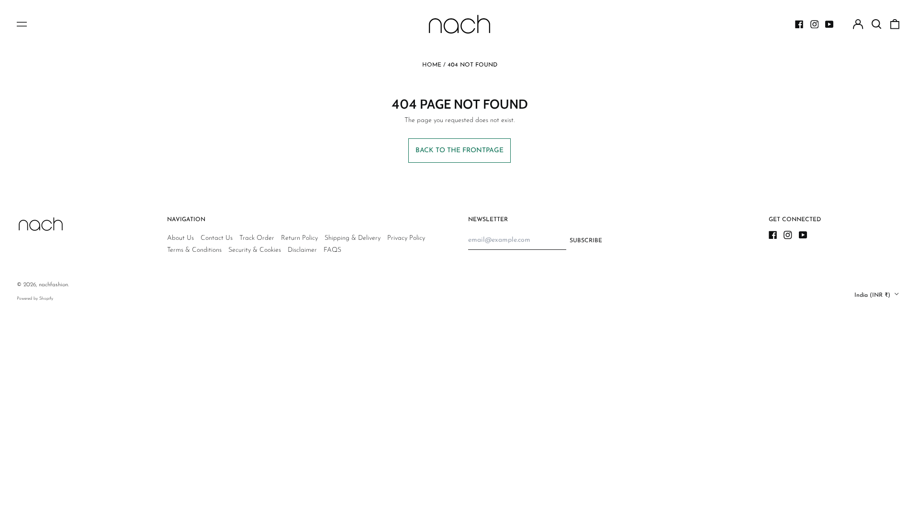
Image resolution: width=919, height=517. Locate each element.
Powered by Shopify (35, 298)
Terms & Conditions (194, 250)
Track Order (256, 238)
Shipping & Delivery (353, 238)
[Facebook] (799, 24)
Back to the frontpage (459, 150)
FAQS (332, 250)
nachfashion (53, 285)
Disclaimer (302, 250)
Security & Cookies (254, 250)
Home (431, 65)
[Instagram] (814, 24)
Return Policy (299, 238)
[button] (876, 24)
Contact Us (217, 238)
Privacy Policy (406, 238)
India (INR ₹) (873, 295)
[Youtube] (829, 24)
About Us (180, 238)
